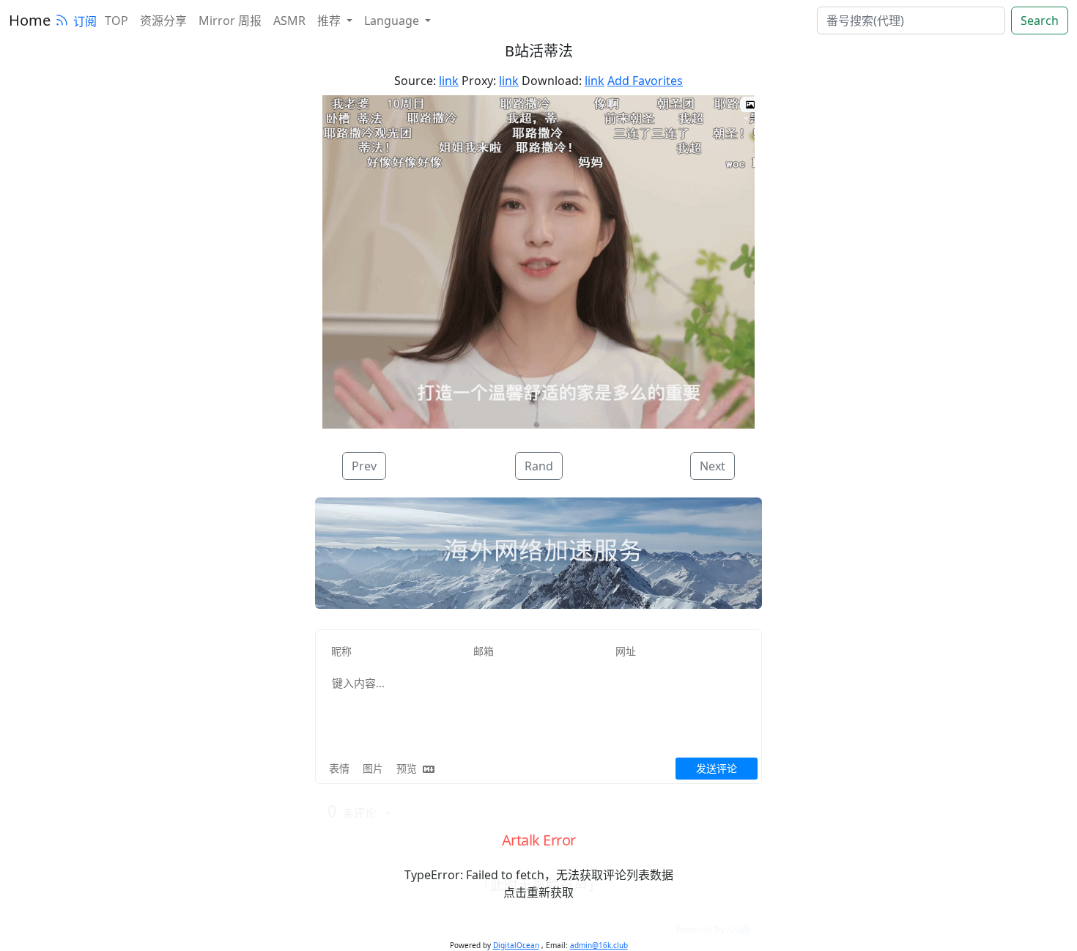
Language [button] (393, 20)
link (449, 81)
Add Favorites (645, 81)
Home (30, 20)
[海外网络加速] (538, 553)
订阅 (85, 21)
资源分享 (163, 20)
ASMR (289, 20)
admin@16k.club (599, 945)
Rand (539, 466)
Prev (364, 466)
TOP (116, 20)
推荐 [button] (330, 20)
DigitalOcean (516, 945)
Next (712, 466)
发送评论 (716, 768)
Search (1040, 20)
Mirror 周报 (230, 20)
